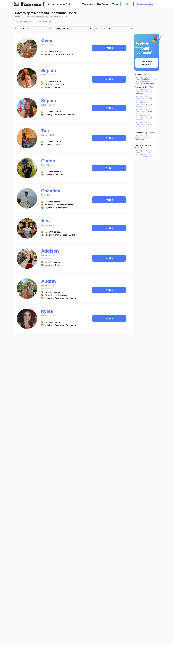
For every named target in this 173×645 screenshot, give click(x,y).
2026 (51, 315)
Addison (50, 251)
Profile (109, 47)
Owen (47, 40)
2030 (49, 44)
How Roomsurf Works (107, 4)
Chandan (50, 191)
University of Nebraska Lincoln (146, 78)
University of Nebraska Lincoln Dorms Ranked (143, 156)
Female (44, 75)
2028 (49, 195)
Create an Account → (146, 4)
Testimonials (88, 4)
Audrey (49, 281)
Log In (126, 4)
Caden (48, 160)
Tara (46, 130)
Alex (46, 221)
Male (43, 44)
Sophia (48, 70)
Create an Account (147, 62)
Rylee (47, 311)
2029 (51, 285)
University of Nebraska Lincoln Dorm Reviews (143, 151)
